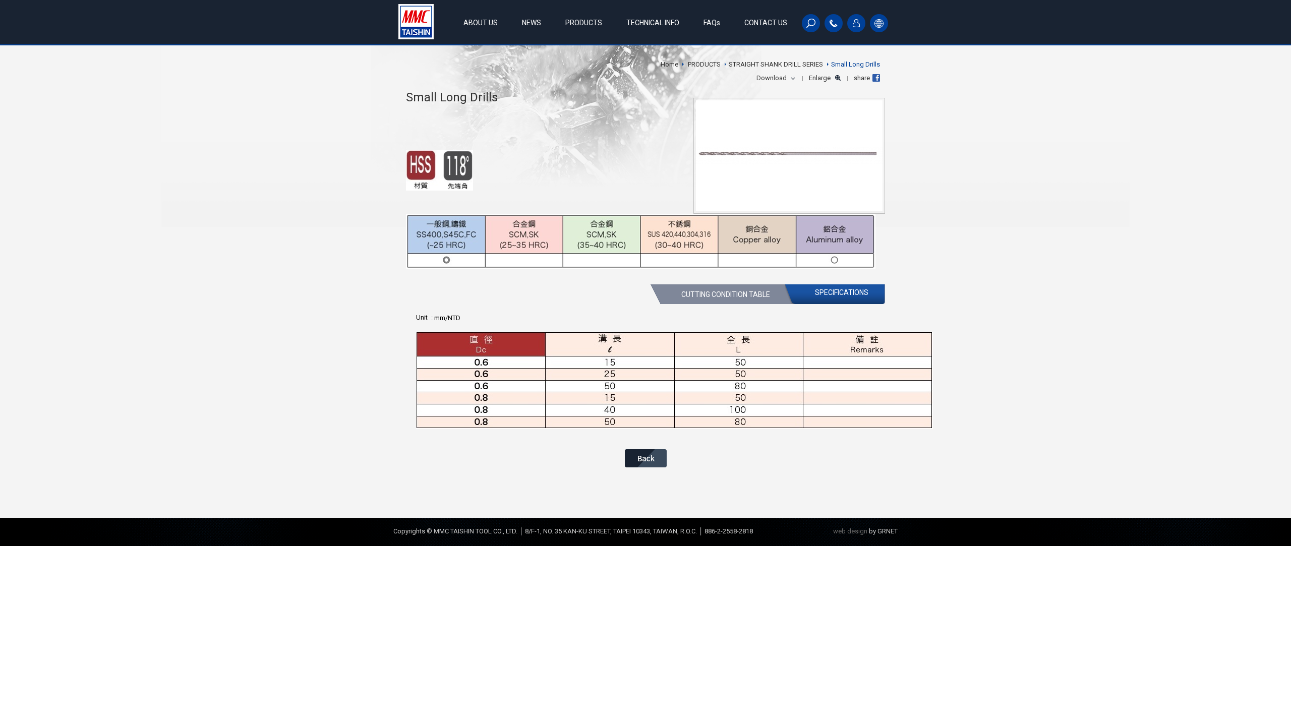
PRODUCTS (583, 23)
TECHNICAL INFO (652, 23)
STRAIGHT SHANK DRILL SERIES (776, 64)
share (862, 78)
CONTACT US (765, 23)
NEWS (531, 23)
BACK (646, 458)
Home (669, 64)
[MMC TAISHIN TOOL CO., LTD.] (416, 21)
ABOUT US (480, 23)
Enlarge (820, 78)
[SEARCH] (811, 23)
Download (771, 78)
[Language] (879, 23)
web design (850, 531)
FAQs (711, 23)
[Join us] (856, 23)
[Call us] (834, 23)
